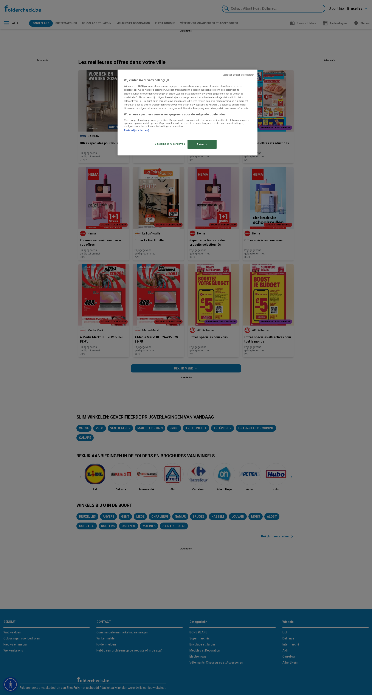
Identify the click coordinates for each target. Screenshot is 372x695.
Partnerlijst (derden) (136, 130)
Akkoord (202, 144)
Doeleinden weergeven (170, 143)
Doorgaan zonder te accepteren (238, 74)
